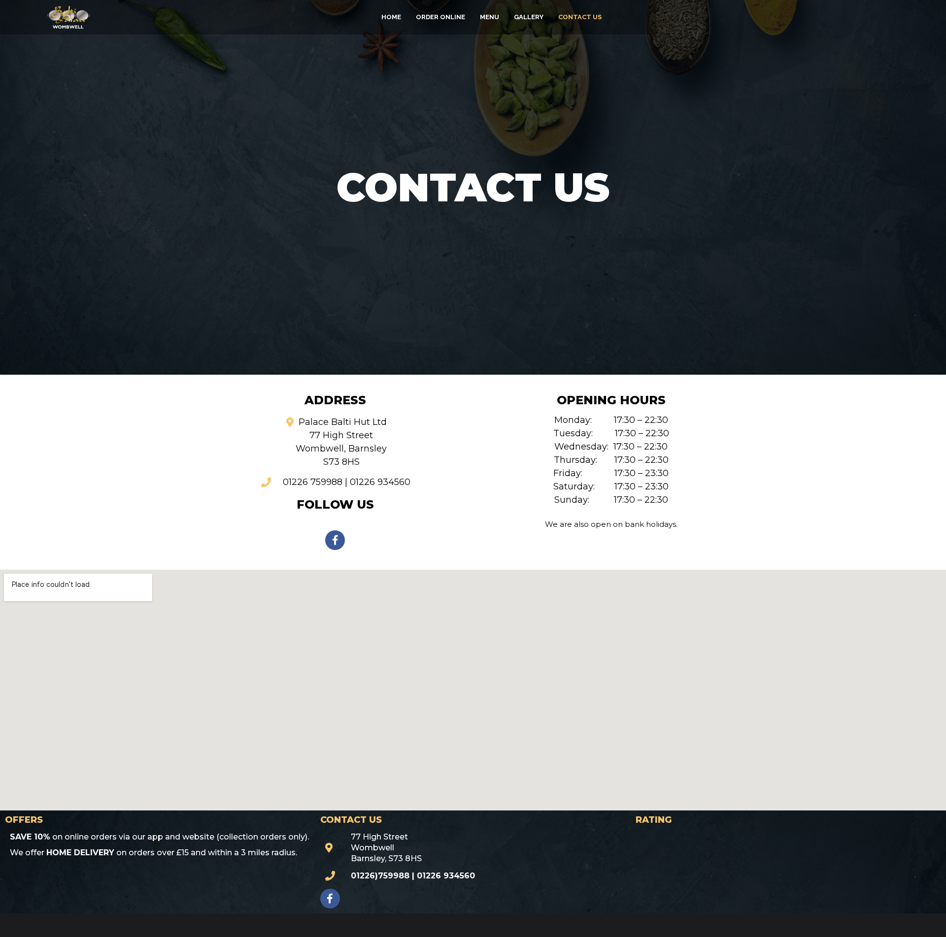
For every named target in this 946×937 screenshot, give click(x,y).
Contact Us (580, 17)
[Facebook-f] (330, 898)
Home (391, 17)
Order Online (440, 17)
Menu (489, 17)
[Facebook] (335, 540)
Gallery (528, 17)
